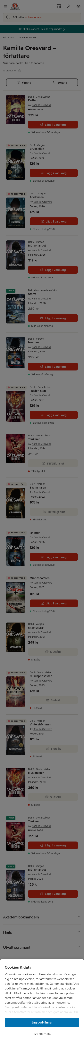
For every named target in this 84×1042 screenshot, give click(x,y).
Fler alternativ (42, 1034)
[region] (42, 1000)
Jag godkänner (42, 1022)
